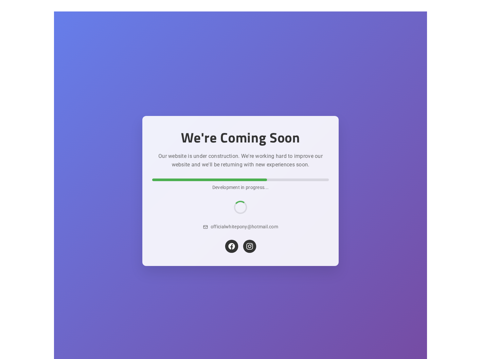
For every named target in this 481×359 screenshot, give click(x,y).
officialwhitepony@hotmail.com (244, 226)
